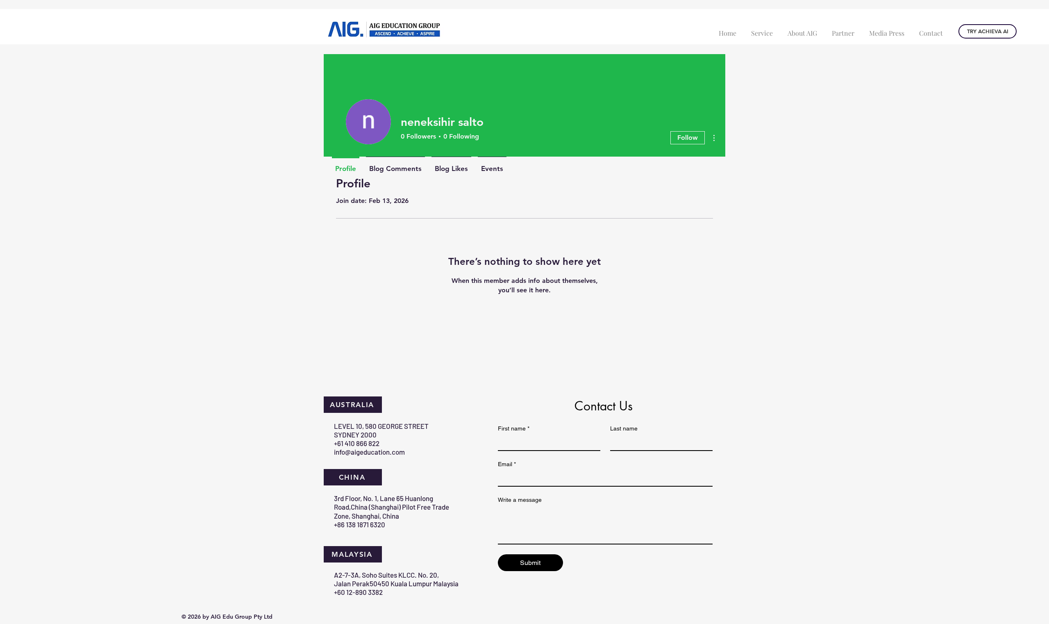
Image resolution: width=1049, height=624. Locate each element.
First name (513, 428)
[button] (762, 29)
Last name (624, 428)
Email (507, 464)
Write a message (520, 499)
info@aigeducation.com (369, 452)
